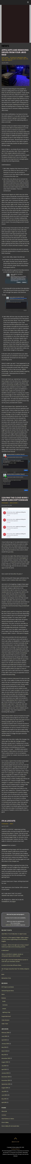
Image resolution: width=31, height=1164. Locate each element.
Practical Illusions (15, 1149)
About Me (4, 1111)
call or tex (8, 925)
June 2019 (4, 1095)
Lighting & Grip (6, 1012)
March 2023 (5, 1051)
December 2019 (6, 1077)
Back (3, 974)
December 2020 (6, 1058)
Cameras (4, 1005)
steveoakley (5, 503)
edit (15, 58)
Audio (3, 1001)
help (24, 58)
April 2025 (4, 1040)
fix (17, 58)
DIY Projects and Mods (16, 57)
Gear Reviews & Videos (8, 1118)
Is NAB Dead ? (5, 950)
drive (12, 58)
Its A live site (8, 821)
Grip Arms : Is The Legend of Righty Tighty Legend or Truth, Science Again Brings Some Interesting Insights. (15, 939)
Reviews (15, 503)
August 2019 (5, 1088)
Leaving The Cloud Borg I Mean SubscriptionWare (15, 498)
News (25, 57)
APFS (5, 58)
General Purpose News (8, 990)
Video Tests (5, 1023)
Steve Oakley (5, 57)
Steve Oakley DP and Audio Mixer (10, 1126)
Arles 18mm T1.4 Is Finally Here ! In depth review (14, 934)
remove (10, 60)
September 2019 (6, 1084)
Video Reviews (5, 1020)
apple (8, 58)
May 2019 (4, 1099)
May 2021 (4, 1054)
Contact (4, 1115)
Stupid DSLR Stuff (6, 1016)
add (3, 58)
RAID (6, 60)
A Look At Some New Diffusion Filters (11, 965)
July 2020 (4, 1065)
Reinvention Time (6, 978)
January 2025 (5, 1043)
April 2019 (4, 1102)
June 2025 (4, 1036)
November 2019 (6, 1080)
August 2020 (5, 1062)
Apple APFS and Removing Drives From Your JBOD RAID (15, 52)
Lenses (4, 1008)
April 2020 (4, 1069)
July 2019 (4, 1091)
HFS (27, 58)
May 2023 (4, 1047)
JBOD (3, 60)
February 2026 (5, 1032)
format (21, 58)
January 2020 (5, 1073)
